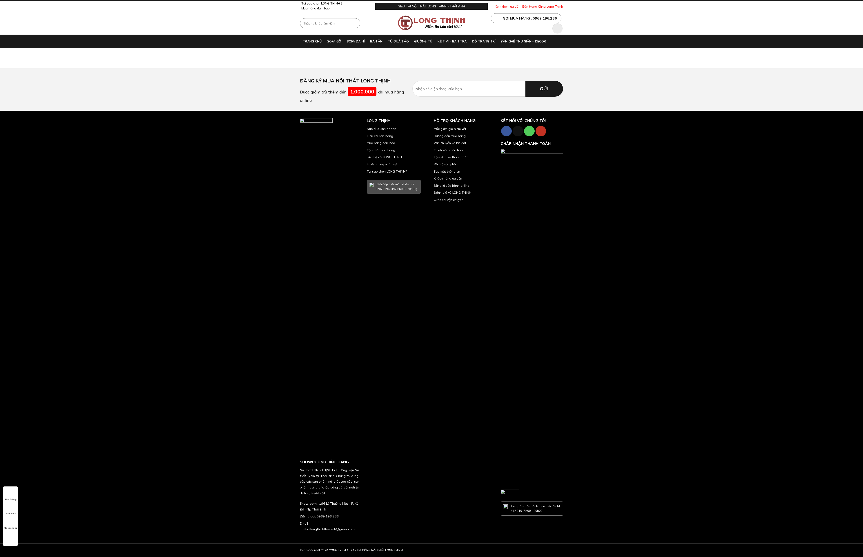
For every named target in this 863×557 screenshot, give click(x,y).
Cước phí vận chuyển (448, 200)
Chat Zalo (10, 513)
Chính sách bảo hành (449, 150)
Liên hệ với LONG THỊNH (384, 157)
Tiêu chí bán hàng (380, 136)
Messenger (10, 527)
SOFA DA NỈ (356, 41)
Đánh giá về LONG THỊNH (452, 193)
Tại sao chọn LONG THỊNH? (387, 171)
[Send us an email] (518, 131)
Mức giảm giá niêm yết (450, 129)
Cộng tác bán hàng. (381, 150)
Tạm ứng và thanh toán (451, 157)
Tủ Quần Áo (398, 41)
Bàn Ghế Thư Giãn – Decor (523, 41)
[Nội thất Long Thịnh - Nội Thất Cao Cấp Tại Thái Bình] (432, 23)
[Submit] (356, 23)
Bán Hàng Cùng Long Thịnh (542, 6)
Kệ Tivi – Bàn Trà (452, 41)
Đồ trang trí (483, 41)
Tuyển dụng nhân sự (382, 164)
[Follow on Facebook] (506, 131)
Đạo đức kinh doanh (381, 129)
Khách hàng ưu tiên (448, 178)
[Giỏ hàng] (557, 28)
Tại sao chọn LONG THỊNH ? (321, 3)
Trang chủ (312, 41)
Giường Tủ (423, 41)
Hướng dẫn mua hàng (450, 136)
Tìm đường (10, 499)
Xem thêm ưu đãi (507, 6)
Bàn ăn (376, 41)
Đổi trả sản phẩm (446, 164)
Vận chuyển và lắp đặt (450, 143)
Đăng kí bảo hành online (451, 186)
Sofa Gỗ (334, 41)
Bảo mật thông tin (447, 171)
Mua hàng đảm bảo (315, 8)
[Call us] (529, 131)
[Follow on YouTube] (541, 131)
